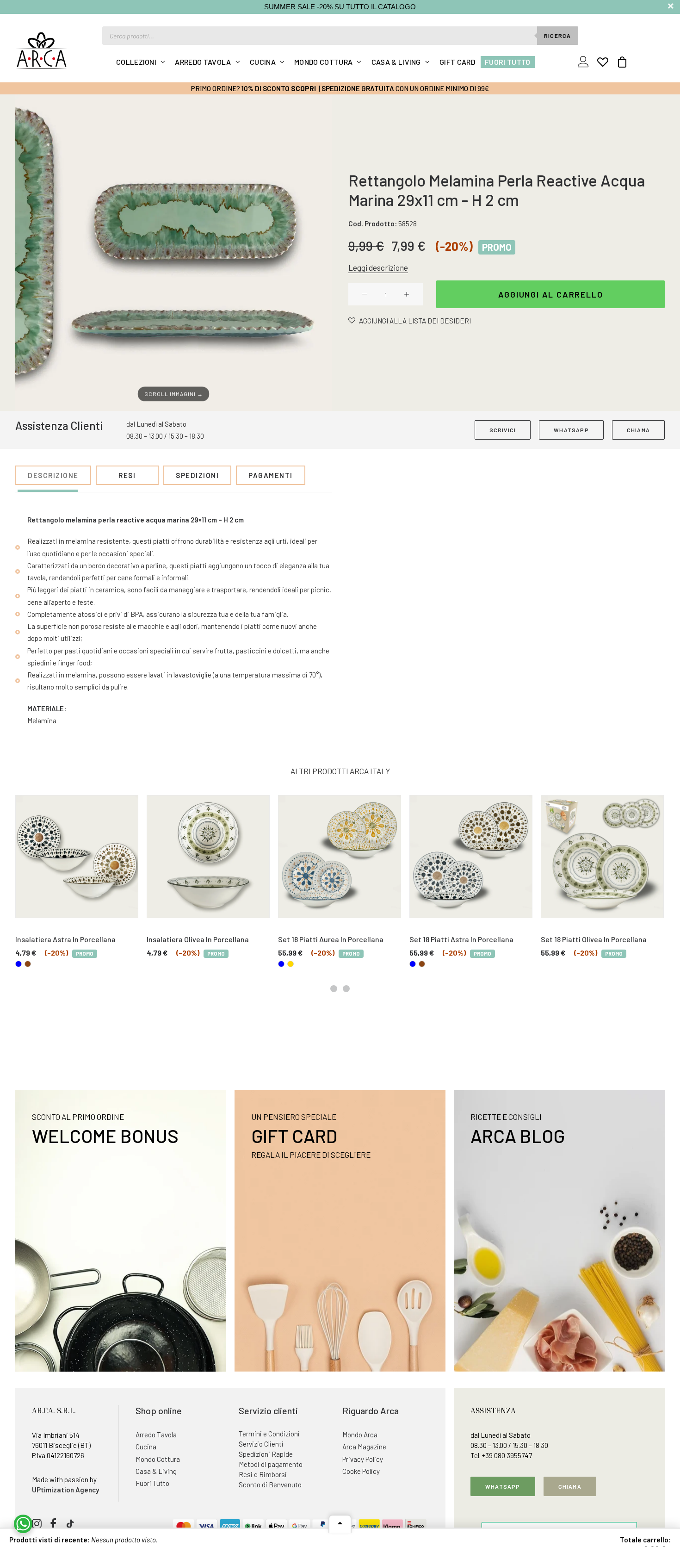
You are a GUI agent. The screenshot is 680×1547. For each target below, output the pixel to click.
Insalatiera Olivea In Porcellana (198, 939)
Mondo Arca (359, 1434)
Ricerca (557, 35)
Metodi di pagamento (271, 1464)
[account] (585, 62)
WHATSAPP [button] (571, 430)
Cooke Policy (361, 1471)
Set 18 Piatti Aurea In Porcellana (330, 939)
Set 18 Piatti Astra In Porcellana (461, 939)
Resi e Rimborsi (263, 1474)
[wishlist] (602, 62)
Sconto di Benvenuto (270, 1484)
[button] (173, 252)
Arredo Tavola (203, 61)
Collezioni (136, 61)
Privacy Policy (362, 1459)
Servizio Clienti (261, 1444)
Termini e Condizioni (269, 1433)
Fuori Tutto (508, 61)
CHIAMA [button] (638, 430)
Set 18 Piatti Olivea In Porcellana (594, 939)
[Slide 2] (346, 988)
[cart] (619, 62)
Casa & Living (396, 61)
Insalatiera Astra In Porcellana (65, 939)
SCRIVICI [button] (502, 430)
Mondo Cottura (323, 61)
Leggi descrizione (378, 267)
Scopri (303, 88)
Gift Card (457, 61)
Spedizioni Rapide (266, 1454)
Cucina (263, 61)
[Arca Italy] (41, 50)
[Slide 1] (334, 988)
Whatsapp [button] (502, 1486)
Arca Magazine (364, 1446)
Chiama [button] (569, 1486)
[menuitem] (141, 62)
